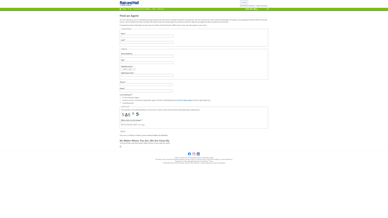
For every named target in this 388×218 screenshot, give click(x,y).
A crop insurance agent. (130, 97)
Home (120, 9)
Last (123, 40)
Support (211, 157)
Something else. (128, 103)
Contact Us (183, 157)
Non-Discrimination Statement (176, 159)
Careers (177, 157)
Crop (129, 9)
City (123, 60)
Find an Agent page (185, 100)
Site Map (205, 157)
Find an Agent (192, 157)
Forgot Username (261, 6)
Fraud (164, 159)
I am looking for (126, 95)
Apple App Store (195, 161)
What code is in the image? (132, 120)
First (123, 34)
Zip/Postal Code (127, 73)
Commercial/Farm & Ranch (141, 9)
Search (267, 9)
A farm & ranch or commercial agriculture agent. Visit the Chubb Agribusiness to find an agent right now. (166, 100)
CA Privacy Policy (200, 159)
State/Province (127, 66)
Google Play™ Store (207, 161)
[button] (244, 2)
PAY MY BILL (252, 9)
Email (122, 88)
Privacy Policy (190, 159)
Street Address (126, 54)
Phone (123, 82)
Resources (161, 9)
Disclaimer (159, 159)
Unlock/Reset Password (247, 6)
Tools (154, 9)
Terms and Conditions (213, 159)
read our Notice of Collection (157, 135)
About (124, 9)
